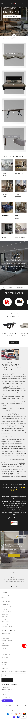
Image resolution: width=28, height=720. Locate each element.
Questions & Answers (6, 640)
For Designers (4, 619)
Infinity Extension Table (10, 333)
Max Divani (11, 453)
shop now (14, 56)
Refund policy (4, 624)
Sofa (10, 287)
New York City (9, 400)
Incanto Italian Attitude (16, 388)
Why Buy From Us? (6, 648)
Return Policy (4, 614)
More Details (14, 271)
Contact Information (6, 655)
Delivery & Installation (6, 607)
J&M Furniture (8, 390)
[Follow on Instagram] (10, 705)
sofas (14, 385)
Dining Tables (20, 287)
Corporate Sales (5, 645)
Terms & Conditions (6, 611)
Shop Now (14, 26)
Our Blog (3, 664)
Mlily (24, 390)
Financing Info (4, 635)
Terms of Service (5, 621)
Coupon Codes (4, 643)
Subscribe (7, 680)
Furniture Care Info (5, 633)
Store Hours (4, 662)
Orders (3, 597)
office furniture (9, 385)
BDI (13, 390)
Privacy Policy (4, 616)
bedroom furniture (16, 383)
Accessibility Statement (6, 626)
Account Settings (5, 595)
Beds (3, 287)
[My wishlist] (5, 3)
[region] (14, 18)
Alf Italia (9, 388)
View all (14, 342)
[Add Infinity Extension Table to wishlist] (15, 321)
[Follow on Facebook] (2, 705)
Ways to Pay (4, 609)
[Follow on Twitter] (6, 705)
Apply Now (14, 555)
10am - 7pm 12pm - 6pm (7, 689)
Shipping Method (5, 604)
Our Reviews (4, 659)
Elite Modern (17, 390)
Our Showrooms (5, 657)
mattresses (6, 387)
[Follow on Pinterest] (14, 705)
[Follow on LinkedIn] (25, 705)
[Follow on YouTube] (18, 705)
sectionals (19, 385)
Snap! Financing (5, 638)
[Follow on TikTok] (21, 705)
